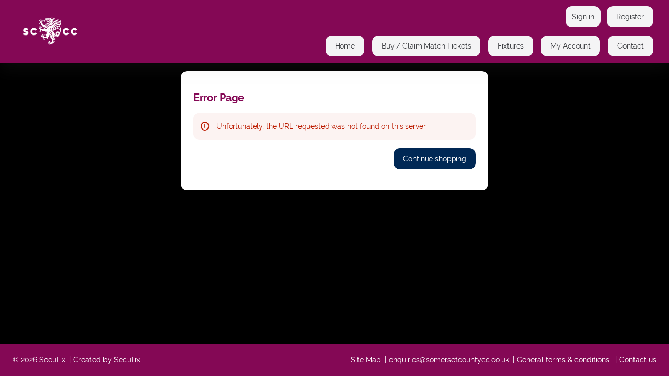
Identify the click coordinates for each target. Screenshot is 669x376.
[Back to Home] (120, 31)
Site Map (366, 360)
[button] (345, 46)
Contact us (637, 360)
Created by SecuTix (106, 360)
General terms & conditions (563, 360)
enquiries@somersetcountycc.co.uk (449, 360)
